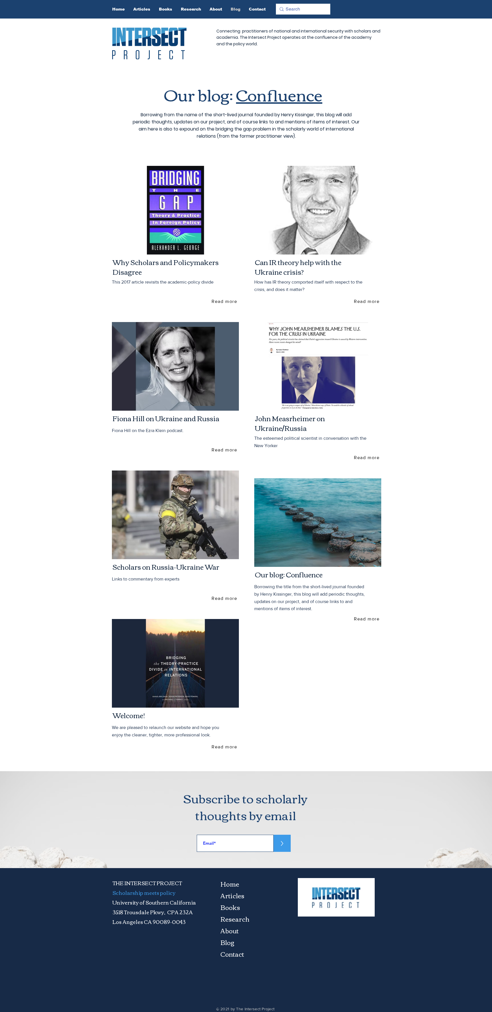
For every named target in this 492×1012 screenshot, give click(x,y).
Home (229, 883)
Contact (232, 954)
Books (230, 907)
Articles (232, 895)
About (229, 930)
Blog (227, 942)
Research (234, 919)
